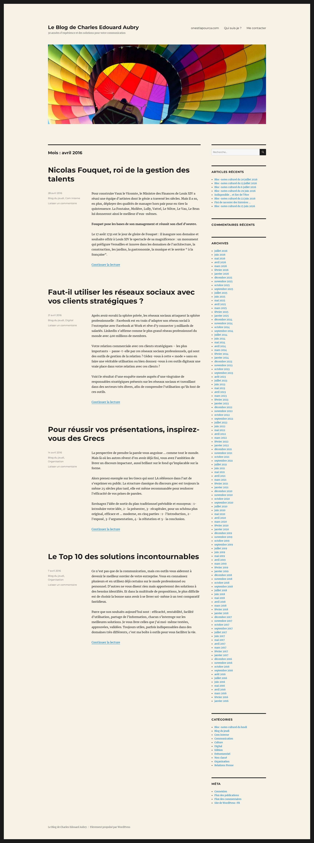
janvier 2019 (221, 571)
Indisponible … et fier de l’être (231, 194)
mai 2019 (219, 556)
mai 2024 (219, 342)
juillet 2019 (220, 548)
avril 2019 (220, 559)
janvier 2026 (221, 273)
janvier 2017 (221, 655)
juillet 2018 (220, 590)
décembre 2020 (223, 491)
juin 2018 (219, 594)
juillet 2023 (220, 380)
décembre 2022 (223, 407)
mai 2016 (219, 685)
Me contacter (256, 28)
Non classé (220, 757)
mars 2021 (220, 479)
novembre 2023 (223, 365)
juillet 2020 (220, 506)
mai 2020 (219, 514)
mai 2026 (219, 258)
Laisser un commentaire (62, 203)
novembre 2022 (223, 411)
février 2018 (221, 609)
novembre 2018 (223, 579)
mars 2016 (220, 693)
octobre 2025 (222, 285)
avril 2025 (220, 304)
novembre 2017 (223, 620)
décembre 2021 (223, 449)
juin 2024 (219, 338)
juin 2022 (219, 426)
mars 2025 (220, 308)
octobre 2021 (221, 456)
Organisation (56, 461)
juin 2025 (219, 296)
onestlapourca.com (205, 28)
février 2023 (221, 399)
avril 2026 (220, 262)
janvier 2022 (221, 445)
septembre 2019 (223, 544)
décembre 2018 (223, 575)
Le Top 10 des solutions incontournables (123, 556)
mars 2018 (220, 605)
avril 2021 (220, 476)
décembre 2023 (223, 361)
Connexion (220, 791)
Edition (218, 750)
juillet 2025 (220, 292)
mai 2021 (219, 472)
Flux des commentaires (227, 799)
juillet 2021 (220, 464)
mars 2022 (220, 437)
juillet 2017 (220, 632)
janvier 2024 (221, 357)
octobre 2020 (222, 498)
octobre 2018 (221, 582)
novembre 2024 (223, 323)
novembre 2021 (223, 453)
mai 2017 (219, 640)
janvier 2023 (221, 403)
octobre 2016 (222, 666)
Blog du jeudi (56, 198)
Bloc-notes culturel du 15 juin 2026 (234, 206)
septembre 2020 (223, 502)
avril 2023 (220, 392)
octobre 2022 (222, 415)
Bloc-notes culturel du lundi (230, 727)
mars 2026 (220, 266)
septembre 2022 (223, 418)
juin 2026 (220, 254)
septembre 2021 (223, 460)
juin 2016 (219, 682)
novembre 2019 (223, 537)
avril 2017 (220, 643)
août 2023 (220, 376)
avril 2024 (220, 346)
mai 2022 (219, 430)
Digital (69, 320)
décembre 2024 (223, 319)
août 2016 (220, 674)
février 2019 (221, 567)
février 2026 (221, 270)
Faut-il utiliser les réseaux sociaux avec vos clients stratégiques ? (121, 296)
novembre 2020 (223, 495)
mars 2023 (220, 395)
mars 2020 (220, 521)
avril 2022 (220, 434)
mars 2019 (220, 563)
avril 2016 (220, 689)
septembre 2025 (223, 289)
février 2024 (221, 353)
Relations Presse (224, 765)
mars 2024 (220, 350)
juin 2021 (219, 468)
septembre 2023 (223, 373)
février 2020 (221, 525)
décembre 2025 (223, 277)
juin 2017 (219, 636)
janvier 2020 (221, 529)
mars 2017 (220, 647)
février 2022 (221, 441)
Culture (218, 742)
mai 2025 (219, 300)
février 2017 (221, 651)
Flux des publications (226, 795)
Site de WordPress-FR (227, 802)
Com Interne (72, 198)
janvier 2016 (221, 701)
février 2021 (221, 483)
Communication (223, 738)
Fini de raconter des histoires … (232, 202)
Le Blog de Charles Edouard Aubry (93, 27)
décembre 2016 (223, 659)
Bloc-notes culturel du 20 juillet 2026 (235, 179)
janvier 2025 (221, 315)
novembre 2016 (223, 662)
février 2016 (221, 697)
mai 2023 (219, 388)
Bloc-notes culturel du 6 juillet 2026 (235, 187)
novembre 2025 (223, 281)
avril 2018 (220, 601)
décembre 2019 (223, 533)
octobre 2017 (221, 624)
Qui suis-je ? (232, 28)
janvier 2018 (221, 613)
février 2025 (221, 312)
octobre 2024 (222, 327)
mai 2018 (219, 598)
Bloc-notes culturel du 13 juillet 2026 (235, 183)
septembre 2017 (223, 628)
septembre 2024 (223, 331)
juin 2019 (219, 552)
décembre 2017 (223, 617)
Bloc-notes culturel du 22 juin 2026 (234, 198)
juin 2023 (219, 384)
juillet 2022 (220, 422)
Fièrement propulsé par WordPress (110, 827)
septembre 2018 (223, 586)
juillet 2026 (221, 250)
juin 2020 (219, 510)
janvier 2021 (221, 487)
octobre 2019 (222, 540)
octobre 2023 (222, 369)
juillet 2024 (220, 334)
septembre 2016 (223, 670)
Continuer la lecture (106, 264)
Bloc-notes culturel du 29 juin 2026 (235, 191)
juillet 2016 (220, 678)
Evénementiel (222, 753)
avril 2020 (220, 517)
